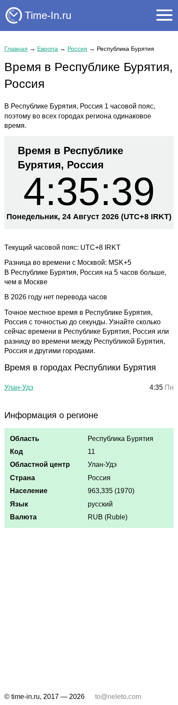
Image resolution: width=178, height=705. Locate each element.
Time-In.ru (48, 15)
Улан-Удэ (18, 387)
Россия (77, 48)
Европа (47, 48)
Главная (16, 48)
